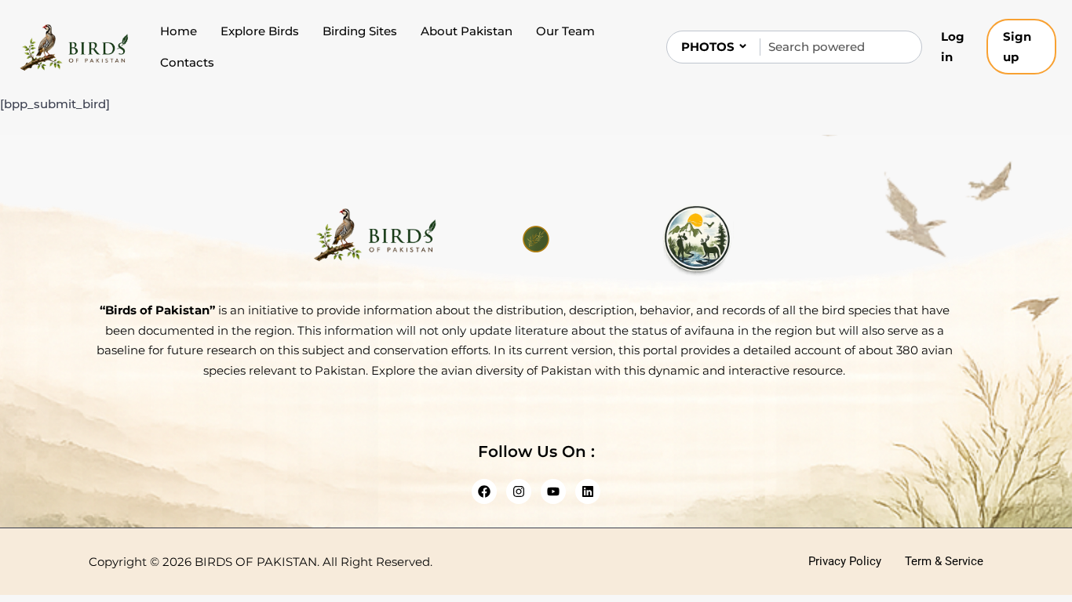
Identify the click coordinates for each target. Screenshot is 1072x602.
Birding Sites (360, 31)
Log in (952, 46)
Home (178, 31)
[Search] (897, 47)
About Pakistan (466, 31)
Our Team (565, 31)
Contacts (187, 62)
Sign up (1017, 46)
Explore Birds (260, 31)
